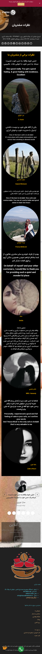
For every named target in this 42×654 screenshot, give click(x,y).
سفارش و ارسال (36, 614)
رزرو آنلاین (37, 623)
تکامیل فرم (21, 4)
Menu (7, 12)
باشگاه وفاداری (36, 617)
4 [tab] (19, 510)
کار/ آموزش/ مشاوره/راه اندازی (32, 633)
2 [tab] (23, 510)
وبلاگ (38, 620)
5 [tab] (17, 510)
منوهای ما (37, 611)
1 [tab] (25, 510)
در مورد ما (37, 630)
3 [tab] (21, 510)
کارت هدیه (37, 636)
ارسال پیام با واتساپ (31, 598)
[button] (37, 494)
